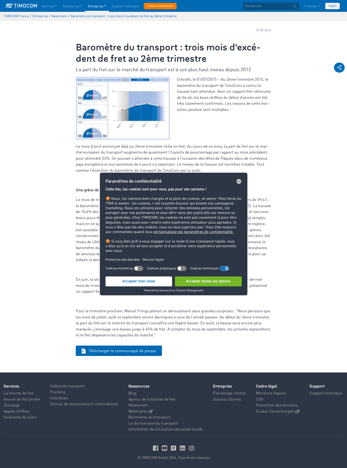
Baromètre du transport (149, 417)
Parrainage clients (229, 393)
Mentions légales (271, 393)
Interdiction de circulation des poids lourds (165, 429)
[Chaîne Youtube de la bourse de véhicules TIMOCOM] (165, 448)
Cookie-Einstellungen (275, 412)
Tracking (57, 392)
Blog (132, 393)
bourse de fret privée (22, 399)
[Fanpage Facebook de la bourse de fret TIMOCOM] (156, 448)
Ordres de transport (67, 386)
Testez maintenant (160, 6)
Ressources (71, 6)
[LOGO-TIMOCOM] (21, 6)
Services (48, 6)
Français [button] (311, 6)
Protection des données (276, 405)
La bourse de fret (19, 393)
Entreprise (95, 6)
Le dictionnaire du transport (153, 424)
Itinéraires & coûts (20, 417)
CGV (259, 399)
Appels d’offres (16, 412)
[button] (339, 68)
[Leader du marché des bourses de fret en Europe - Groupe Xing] (174, 448)
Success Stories (227, 399)
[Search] (294, 6)
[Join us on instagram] (191, 448)
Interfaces (59, 398)
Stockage (12, 405)
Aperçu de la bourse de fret (152, 399)
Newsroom (137, 405)
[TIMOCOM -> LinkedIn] (183, 448)
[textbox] (271, 6)
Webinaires (138, 412)
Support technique (125, 6)
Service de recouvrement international (84, 404)
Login (332, 6)
